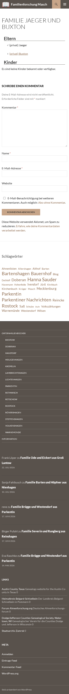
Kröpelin (10, 366)
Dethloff (6, 280)
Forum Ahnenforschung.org (17, 608)
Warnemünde (11, 310)
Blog (55, 274)
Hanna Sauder (42, 279)
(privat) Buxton (18, 53)
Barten (45, 268)
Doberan (19, 279)
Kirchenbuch (9, 288)
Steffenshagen (14, 419)
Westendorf (28, 310)
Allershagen (24, 268)
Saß (22, 306)
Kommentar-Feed (11, 666)
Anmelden (7, 654)
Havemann (7, 284)
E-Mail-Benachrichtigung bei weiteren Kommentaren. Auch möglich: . (34, 200)
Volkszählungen (51, 306)
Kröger (23, 288)
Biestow (10, 340)
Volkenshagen (13, 425)
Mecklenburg (46, 288)
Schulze (30, 306)
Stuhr (37, 307)
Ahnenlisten (9, 268)
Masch (31, 288)
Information (9, 439)
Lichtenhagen (13, 379)
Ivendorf (33, 284)
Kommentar (10, 107)
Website (7, 183)
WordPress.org (10, 673)
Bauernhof (41, 273)
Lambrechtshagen (16, 373)
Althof (36, 268)
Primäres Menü (65, 4)
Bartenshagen (16, 273)
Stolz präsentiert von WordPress (17, 689)
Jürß (43, 284)
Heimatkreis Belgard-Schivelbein (20, 598)
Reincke (58, 300)
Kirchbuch (52, 284)
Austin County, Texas (13, 588)
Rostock (10, 306)
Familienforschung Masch (29, 4)
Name (6, 153)
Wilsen (41, 310)
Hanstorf (10, 353)
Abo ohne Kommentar (51, 202)
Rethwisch (11, 392)
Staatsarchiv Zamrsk (13, 630)
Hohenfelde (20, 284)
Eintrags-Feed (9, 660)
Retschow (11, 399)
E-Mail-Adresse (12, 168)
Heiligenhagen (13, 359)
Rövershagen (13, 412)
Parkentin (11, 294)
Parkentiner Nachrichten (26, 299)
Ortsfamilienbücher (14, 333)
